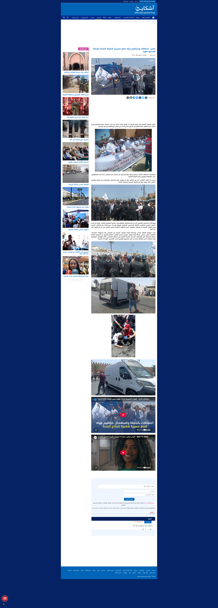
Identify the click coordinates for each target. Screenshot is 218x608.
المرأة (104, 17)
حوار (130, 573)
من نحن (136, 1)
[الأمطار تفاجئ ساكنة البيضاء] (76, 174)
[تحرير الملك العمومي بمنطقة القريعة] (76, 84)
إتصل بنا (131, 1)
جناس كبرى (85, 17)
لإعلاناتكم (125, 1)
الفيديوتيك (118, 17)
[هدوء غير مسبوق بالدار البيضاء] (76, 196)
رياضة (109, 17)
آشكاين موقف (146, 17)
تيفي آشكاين (110, 570)
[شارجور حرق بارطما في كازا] (76, 129)
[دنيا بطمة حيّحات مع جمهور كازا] (76, 106)
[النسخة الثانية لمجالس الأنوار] (76, 151)
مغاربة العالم (118, 573)
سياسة (138, 17)
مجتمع (99, 17)
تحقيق (134, 573)
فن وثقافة (88, 570)
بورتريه (139, 573)
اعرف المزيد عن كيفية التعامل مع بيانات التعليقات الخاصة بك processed (109, 508)
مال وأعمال (75, 17)
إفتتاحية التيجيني (129, 17)
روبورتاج (125, 573)
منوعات (70, 570)
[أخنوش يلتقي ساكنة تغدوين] (76, 219)
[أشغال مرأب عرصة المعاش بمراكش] (76, 61)
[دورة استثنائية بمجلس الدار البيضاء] (76, 265)
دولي (92, 17)
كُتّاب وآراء (145, 573)
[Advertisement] (109, 35)
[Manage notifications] (3, 604)
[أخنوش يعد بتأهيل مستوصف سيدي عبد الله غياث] (76, 241)
